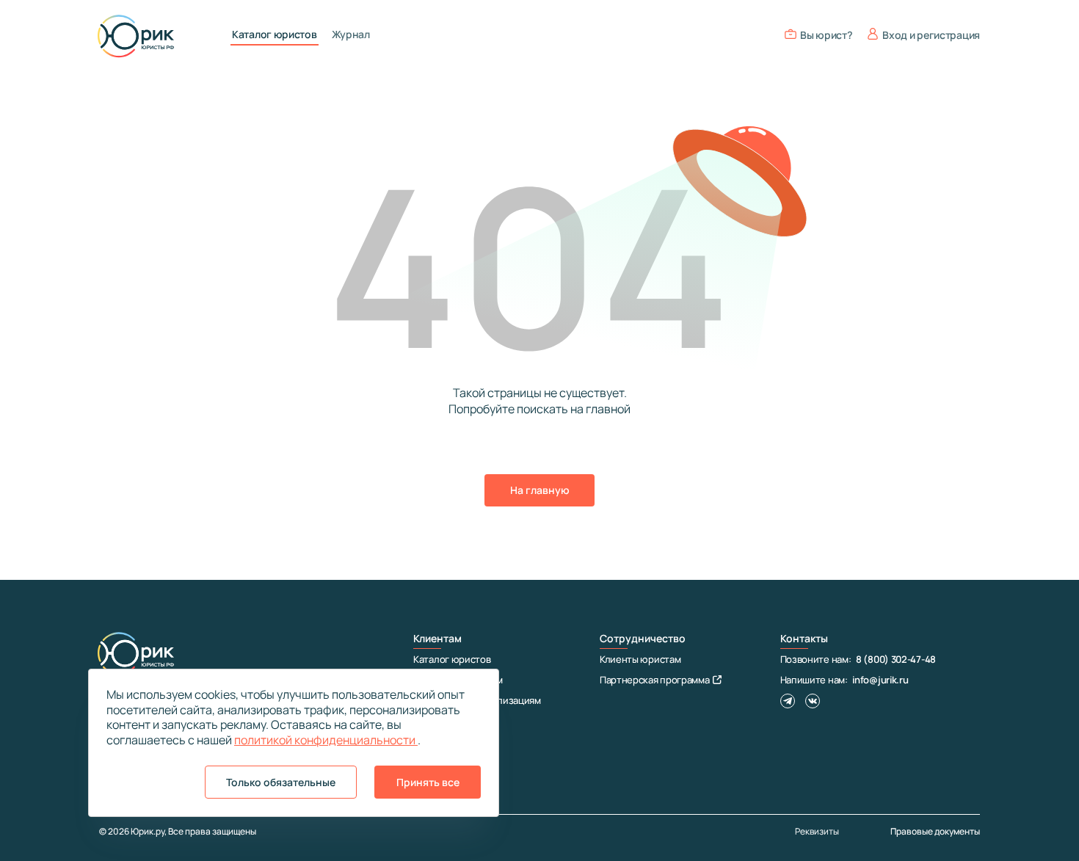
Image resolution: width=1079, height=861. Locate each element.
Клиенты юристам (640, 659)
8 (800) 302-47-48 (896, 659)
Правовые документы (935, 831)
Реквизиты (817, 832)
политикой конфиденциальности (326, 740)
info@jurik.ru (880, 679)
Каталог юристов (274, 34)
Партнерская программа (655, 679)
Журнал (351, 34)
